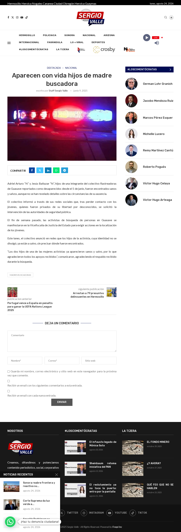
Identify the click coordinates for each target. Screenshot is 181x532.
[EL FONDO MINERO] (132, 447)
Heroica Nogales (32, 3)
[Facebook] (8, 17)
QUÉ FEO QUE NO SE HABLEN (160, 486)
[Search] (165, 17)
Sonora (69, 35)
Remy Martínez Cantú (158, 150)
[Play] (146, 37)
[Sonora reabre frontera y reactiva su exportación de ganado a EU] (11, 486)
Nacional (89, 35)
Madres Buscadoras (20, 275)
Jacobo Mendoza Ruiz (158, 100)
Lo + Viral (77, 42)
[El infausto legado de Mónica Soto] (75, 447)
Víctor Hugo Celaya (156, 183)
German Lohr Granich (158, 83)
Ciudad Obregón (64, 3)
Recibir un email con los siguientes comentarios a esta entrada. (44, 385)
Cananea (48, 3)
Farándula (54, 42)
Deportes (98, 42)
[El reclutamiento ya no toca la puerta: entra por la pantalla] (75, 490)
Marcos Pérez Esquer (158, 117)
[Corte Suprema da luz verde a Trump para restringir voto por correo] (11, 504)
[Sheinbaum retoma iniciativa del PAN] (75, 469)
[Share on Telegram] (64, 170)
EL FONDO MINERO (158, 442)
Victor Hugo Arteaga (157, 200)
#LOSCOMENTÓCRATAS (33, 49)
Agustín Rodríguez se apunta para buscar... (36, 521)
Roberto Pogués (154, 167)
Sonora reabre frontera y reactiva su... (39, 484)
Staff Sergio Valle (58, 90)
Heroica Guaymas (85, 3)
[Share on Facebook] (32, 170)
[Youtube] (21, 17)
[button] (10, 521)
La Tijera (62, 49)
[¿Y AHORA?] (132, 469)
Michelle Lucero (154, 134)
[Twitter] (12, 17)
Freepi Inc (117, 526)
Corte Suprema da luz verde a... (36, 502)
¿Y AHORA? (154, 463)
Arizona (109, 35)
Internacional (29, 42)
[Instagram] (17, 17)
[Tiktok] (26, 17)
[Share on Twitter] (39, 170)
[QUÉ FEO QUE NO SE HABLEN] (132, 490)
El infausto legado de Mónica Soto (102, 444)
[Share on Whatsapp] (56, 170)
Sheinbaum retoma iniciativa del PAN (102, 465)
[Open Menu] (9, 43)
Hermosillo (14, 3)
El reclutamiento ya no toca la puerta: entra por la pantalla (102, 488)
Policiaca (49, 35)
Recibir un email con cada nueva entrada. (31, 395)
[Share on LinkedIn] (48, 170)
